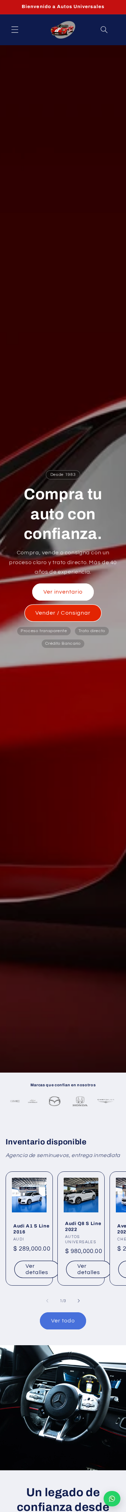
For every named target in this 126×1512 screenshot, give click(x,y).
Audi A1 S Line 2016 (31, 1228)
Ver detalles (36, 1269)
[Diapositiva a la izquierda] (47, 1300)
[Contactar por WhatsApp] (112, 1498)
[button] (15, 30)
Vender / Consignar (63, 613)
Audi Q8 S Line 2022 (83, 1226)
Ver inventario (63, 592)
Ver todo (63, 1320)
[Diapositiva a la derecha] (78, 1300)
